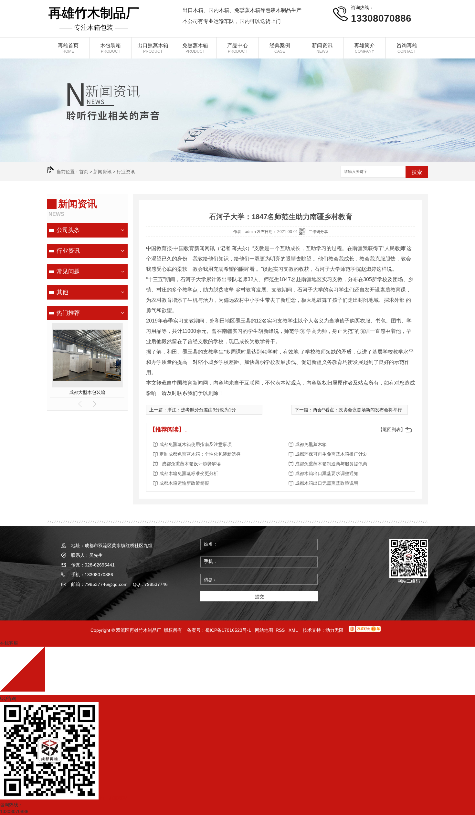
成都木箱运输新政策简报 (184, 483)
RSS (281, 630)
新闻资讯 (102, 171)
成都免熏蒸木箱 (311, 444)
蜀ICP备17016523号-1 (228, 630)
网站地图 (264, 630)
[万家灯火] (365, 630)
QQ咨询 (8, 698)
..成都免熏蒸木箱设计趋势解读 (190, 463)
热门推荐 (68, 313)
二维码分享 (318, 231)
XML (294, 630)
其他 (62, 292)
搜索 (417, 172)
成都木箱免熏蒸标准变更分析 (188, 473)
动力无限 (334, 630)
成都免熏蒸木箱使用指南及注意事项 (195, 444)
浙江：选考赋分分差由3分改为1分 (201, 409)
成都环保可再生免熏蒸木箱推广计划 (331, 454)
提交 (259, 596)
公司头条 (68, 230)
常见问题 (68, 271)
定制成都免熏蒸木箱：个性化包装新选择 (200, 454)
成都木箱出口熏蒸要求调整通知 (326, 473)
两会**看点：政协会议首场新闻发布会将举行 (357, 409)
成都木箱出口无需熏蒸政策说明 (326, 483)
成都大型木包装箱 (87, 392)
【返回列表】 (391, 429)
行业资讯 (126, 171)
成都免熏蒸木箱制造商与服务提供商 (331, 463)
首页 (83, 171)
